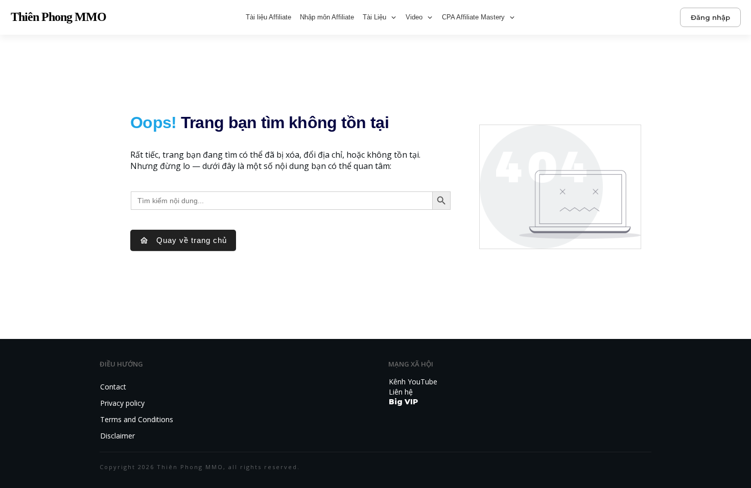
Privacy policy (122, 403)
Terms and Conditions (136, 419)
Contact (113, 387)
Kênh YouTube (413, 381)
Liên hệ (401, 392)
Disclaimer (117, 436)
